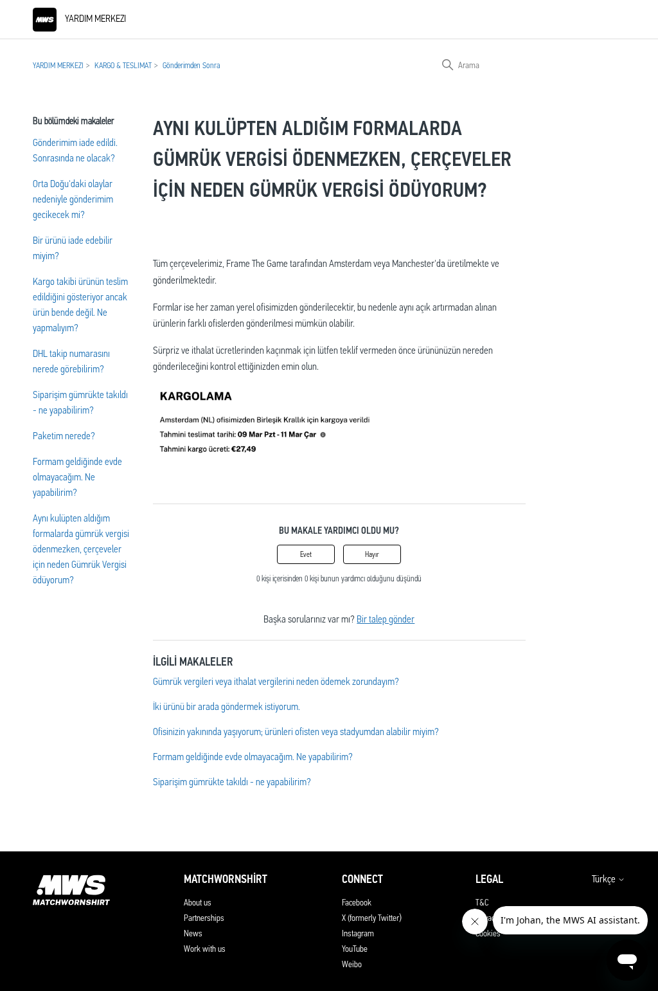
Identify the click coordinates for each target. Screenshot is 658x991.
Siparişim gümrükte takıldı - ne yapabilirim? (80, 402)
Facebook (356, 902)
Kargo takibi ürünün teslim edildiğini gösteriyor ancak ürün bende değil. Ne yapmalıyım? (80, 304)
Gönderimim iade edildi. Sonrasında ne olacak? (75, 150)
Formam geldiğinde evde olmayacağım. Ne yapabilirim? (77, 476)
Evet (306, 554)
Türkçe (605, 879)
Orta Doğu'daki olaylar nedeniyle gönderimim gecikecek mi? (73, 199)
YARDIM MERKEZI (58, 65)
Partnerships (204, 918)
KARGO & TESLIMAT (123, 65)
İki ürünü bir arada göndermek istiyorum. (226, 706)
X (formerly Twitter (370, 918)
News (193, 933)
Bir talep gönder (385, 619)
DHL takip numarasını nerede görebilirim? (71, 361)
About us (197, 902)
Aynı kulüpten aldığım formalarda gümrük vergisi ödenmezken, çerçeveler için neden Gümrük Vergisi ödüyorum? (81, 549)
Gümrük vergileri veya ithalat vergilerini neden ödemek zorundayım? (276, 681)
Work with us (205, 948)
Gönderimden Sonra (191, 65)
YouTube (355, 948)
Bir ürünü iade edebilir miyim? (72, 248)
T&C (482, 902)
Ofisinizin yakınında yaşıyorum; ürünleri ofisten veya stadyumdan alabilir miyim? (296, 731)
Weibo (352, 964)
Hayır (372, 554)
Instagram (358, 933)
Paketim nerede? (64, 436)
